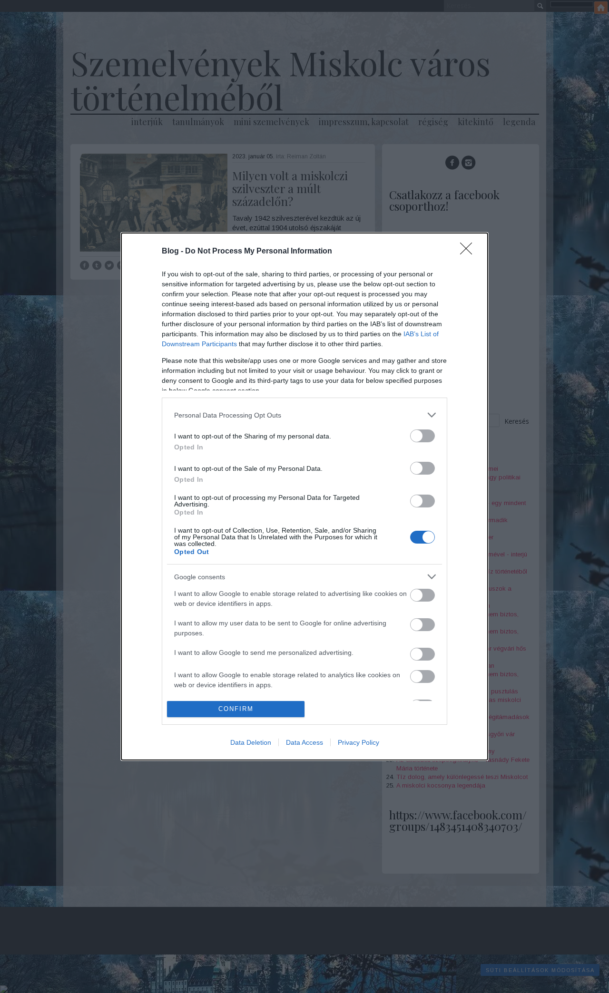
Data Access (304, 742)
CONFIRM (236, 708)
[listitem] (304, 415)
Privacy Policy (358, 742)
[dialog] (304, 496)
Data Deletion (250, 742)
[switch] (422, 435)
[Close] (469, 252)
